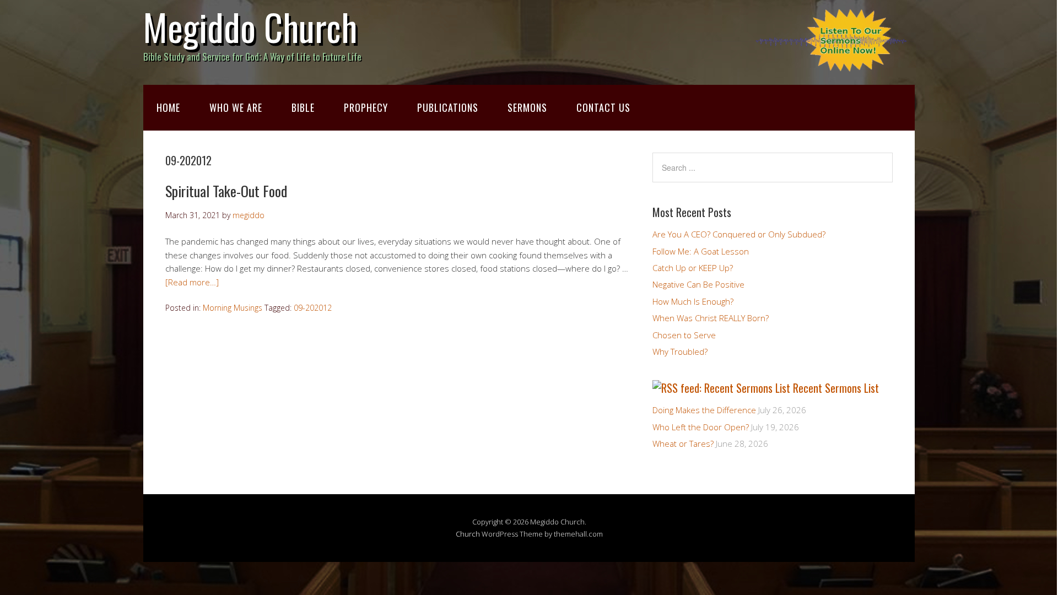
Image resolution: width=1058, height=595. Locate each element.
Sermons (527, 107)
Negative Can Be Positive (698, 284)
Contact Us (603, 107)
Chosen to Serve (684, 334)
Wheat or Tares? (683, 443)
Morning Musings (232, 307)
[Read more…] (192, 282)
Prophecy (366, 107)
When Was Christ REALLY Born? (710, 317)
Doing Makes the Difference (704, 409)
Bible (303, 107)
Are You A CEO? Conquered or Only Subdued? (738, 234)
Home (168, 107)
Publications (447, 107)
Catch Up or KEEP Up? (692, 267)
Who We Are (235, 107)
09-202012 (313, 307)
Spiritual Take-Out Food (226, 191)
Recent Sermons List (836, 388)
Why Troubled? (680, 351)
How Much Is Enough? (692, 301)
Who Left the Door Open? (700, 426)
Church (468, 534)
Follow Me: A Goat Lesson (700, 251)
